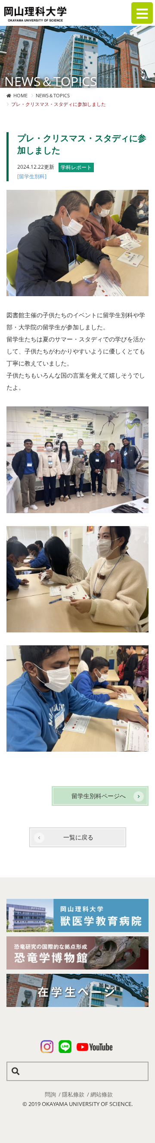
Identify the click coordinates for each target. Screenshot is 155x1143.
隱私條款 (73, 1094)
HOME (20, 95)
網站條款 (101, 1094)
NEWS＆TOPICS (53, 95)
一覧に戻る (78, 837)
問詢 (50, 1094)
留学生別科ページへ (98, 796)
